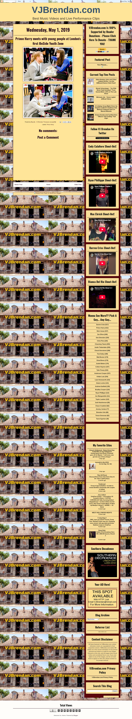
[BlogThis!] (65, 122)
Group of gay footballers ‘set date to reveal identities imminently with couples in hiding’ (102, 487)
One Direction (100, 337)
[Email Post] (60, 122)
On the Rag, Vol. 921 (105, 464)
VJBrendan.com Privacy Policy (102, 677)
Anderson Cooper (100, 373)
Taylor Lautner (101, 399)
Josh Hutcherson (101, 402)
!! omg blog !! (102, 518)
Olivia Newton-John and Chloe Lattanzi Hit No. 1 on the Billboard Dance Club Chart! (106, 81)
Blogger (76, 715)
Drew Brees (101, 360)
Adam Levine (100, 383)
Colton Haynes (100, 367)
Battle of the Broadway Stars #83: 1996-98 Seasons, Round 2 (105, 533)
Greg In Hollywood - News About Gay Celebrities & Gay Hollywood (101, 450)
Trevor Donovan (100, 415)
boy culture (102, 495)
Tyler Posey (101, 370)
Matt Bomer (100, 357)
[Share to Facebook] (69, 122)
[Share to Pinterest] (70, 122)
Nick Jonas (100, 331)
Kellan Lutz (100, 376)
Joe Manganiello (100, 396)
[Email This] (63, 122)
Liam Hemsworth (100, 380)
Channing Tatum (100, 344)
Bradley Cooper (100, 389)
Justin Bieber (100, 363)
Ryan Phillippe (101, 393)
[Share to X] (67, 122)
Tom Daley (100, 354)
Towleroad (102, 484)
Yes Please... (102, 65)
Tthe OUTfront (102, 475)
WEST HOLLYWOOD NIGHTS (102, 512)
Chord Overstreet (100, 350)
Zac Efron (100, 334)
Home (48, 184)
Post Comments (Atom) (52, 189)
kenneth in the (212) (102, 462)
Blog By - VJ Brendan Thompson (40, 122)
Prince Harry (50, 124)
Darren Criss (100, 324)
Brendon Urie (101, 412)
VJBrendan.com (66, 10)
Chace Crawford (100, 406)
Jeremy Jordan (101, 409)
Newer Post (18, 184)
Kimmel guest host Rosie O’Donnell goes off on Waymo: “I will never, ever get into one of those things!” (102, 455)
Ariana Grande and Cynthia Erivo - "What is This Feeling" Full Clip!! (106, 116)
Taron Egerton (101, 419)
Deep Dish (102, 530)
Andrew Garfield (100, 386)
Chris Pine (100, 341)
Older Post (78, 184)
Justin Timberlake (100, 347)
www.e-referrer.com (102, 631)
